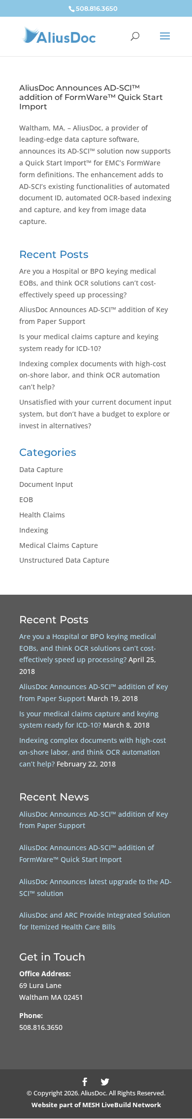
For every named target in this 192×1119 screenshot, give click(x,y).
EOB (26, 499)
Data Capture (41, 469)
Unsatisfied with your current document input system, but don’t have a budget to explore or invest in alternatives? (95, 413)
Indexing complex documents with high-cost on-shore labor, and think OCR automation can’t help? (92, 375)
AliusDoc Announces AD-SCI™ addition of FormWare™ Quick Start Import (91, 97)
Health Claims (42, 514)
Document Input (46, 484)
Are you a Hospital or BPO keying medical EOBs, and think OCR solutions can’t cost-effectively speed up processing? (87, 282)
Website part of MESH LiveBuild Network (96, 1104)
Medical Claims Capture (58, 545)
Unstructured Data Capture (64, 560)
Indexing (33, 530)
